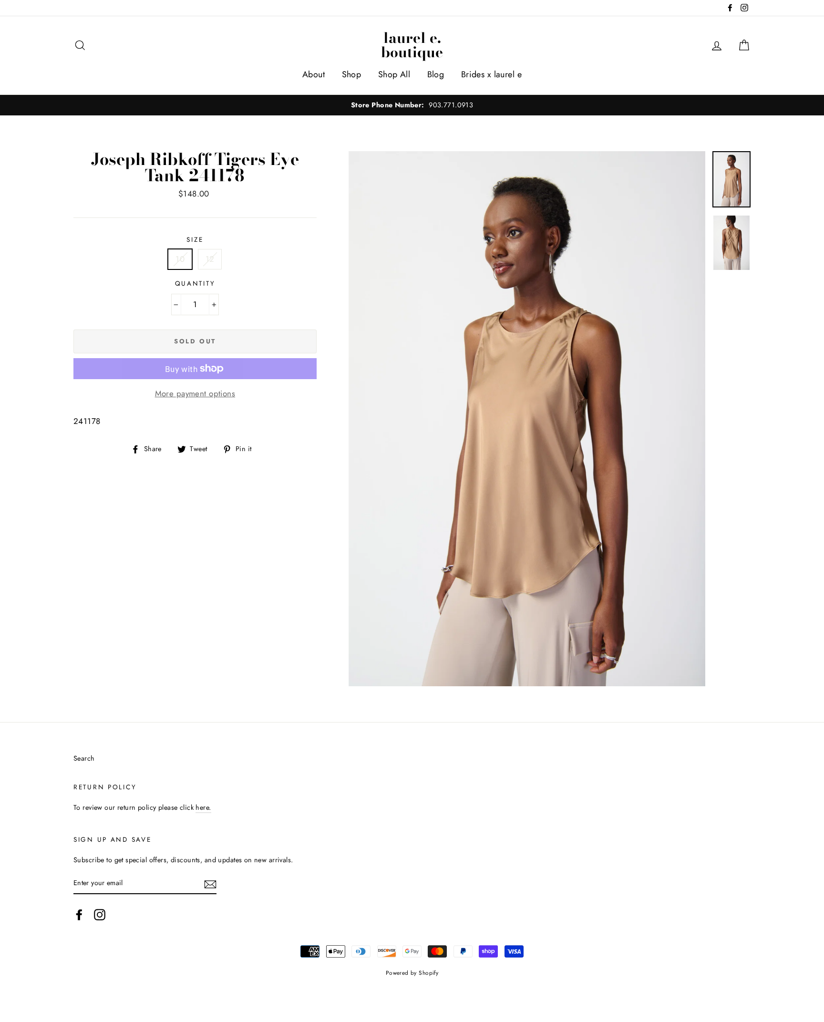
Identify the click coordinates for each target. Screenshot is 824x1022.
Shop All (394, 74)
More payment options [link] (195, 393)
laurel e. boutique (412, 45)
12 (210, 259)
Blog (435, 74)
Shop (351, 74)
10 (180, 259)
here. (203, 807)
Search (84, 758)
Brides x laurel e (491, 74)
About (313, 74)
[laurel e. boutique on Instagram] (99, 914)
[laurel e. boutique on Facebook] (79, 914)
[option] (412, 105)
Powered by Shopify (412, 973)
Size (194, 239)
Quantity (195, 283)
